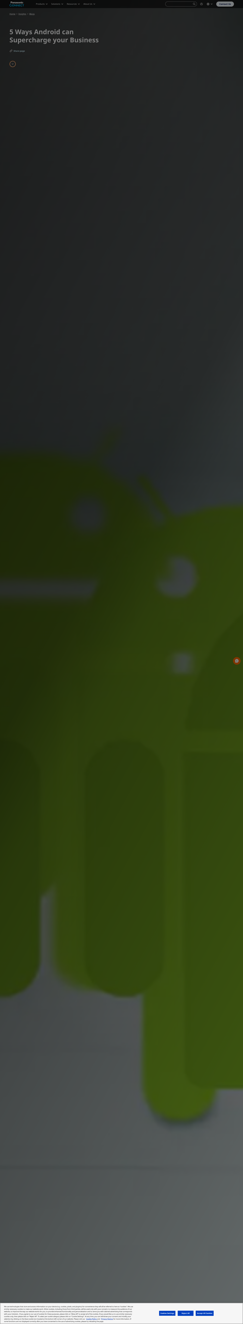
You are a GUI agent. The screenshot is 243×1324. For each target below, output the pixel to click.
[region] (121, 1313)
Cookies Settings (167, 1313)
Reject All (186, 1313)
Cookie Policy (91, 1319)
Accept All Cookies (204, 1313)
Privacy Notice (107, 1319)
